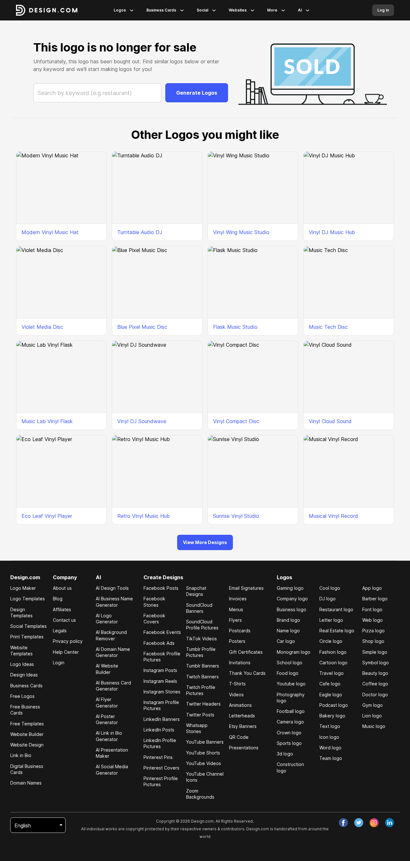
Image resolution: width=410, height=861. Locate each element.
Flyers (235, 620)
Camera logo (290, 721)
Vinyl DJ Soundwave (141, 421)
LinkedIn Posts (159, 729)
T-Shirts (237, 683)
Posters (237, 641)
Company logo (292, 598)
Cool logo (329, 588)
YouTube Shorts (203, 752)
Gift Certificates (246, 652)
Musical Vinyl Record (333, 516)
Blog (57, 598)
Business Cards (161, 10)
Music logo (373, 726)
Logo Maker (23, 588)
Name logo (288, 630)
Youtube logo (291, 683)
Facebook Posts (161, 588)
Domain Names (26, 783)
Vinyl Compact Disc (236, 421)
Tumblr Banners (202, 665)
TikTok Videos (201, 638)
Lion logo (372, 715)
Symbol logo (375, 662)
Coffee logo (375, 683)
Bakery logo (332, 715)
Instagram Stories (162, 691)
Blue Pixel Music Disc (142, 327)
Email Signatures (246, 588)
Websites (238, 10)
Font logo (372, 609)
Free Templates (27, 723)
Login (58, 662)
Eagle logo (330, 694)
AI (300, 10)
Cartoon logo (333, 662)
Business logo (291, 609)
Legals (60, 630)
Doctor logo (375, 694)
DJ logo (327, 598)
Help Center (66, 652)
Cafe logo (329, 683)
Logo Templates (27, 598)
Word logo (330, 747)
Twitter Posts (200, 714)
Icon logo (329, 737)
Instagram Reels (160, 681)
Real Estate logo (336, 630)
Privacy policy (68, 641)
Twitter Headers (203, 704)
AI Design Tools (112, 588)
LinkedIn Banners (162, 719)
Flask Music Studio (235, 327)
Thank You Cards (247, 673)
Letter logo (331, 620)
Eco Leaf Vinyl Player (46, 516)
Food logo (288, 673)
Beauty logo (375, 673)
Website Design (27, 744)
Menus (236, 609)
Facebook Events (162, 632)
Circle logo (330, 641)
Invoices (238, 598)
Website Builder (27, 734)
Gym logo (372, 705)
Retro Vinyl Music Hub (143, 516)
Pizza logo (373, 630)
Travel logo (331, 673)
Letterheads (242, 715)
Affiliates (62, 609)
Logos (120, 10)
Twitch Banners (202, 676)
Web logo (372, 620)
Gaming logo (290, 588)
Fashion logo (333, 652)
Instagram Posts (160, 670)
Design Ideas (24, 674)
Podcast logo (333, 705)
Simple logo (374, 652)
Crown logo (289, 732)
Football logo (291, 711)
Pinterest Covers (161, 767)
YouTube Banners (205, 742)
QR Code (239, 737)
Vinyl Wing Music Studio (241, 232)
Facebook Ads (159, 643)
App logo (372, 588)
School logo (289, 662)
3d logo (285, 753)
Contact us (64, 620)
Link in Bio (20, 755)
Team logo (330, 758)
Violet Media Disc (42, 327)
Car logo (286, 641)
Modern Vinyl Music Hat (49, 232)
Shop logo (373, 641)
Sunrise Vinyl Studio (236, 516)
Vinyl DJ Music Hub (332, 232)
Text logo (329, 726)
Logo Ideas (22, 664)
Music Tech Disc (328, 327)
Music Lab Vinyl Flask (47, 421)
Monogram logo (293, 652)
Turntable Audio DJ (139, 232)
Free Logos (22, 696)
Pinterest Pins (158, 757)
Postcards (239, 630)
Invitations (239, 662)
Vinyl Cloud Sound (330, 421)
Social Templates (28, 626)
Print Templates (27, 636)
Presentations (243, 747)
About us (62, 588)
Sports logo (289, 743)
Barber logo (375, 598)
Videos (236, 694)
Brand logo (288, 620)
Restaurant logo (336, 609)
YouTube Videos (203, 763)
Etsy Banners (243, 726)
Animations (240, 705)
